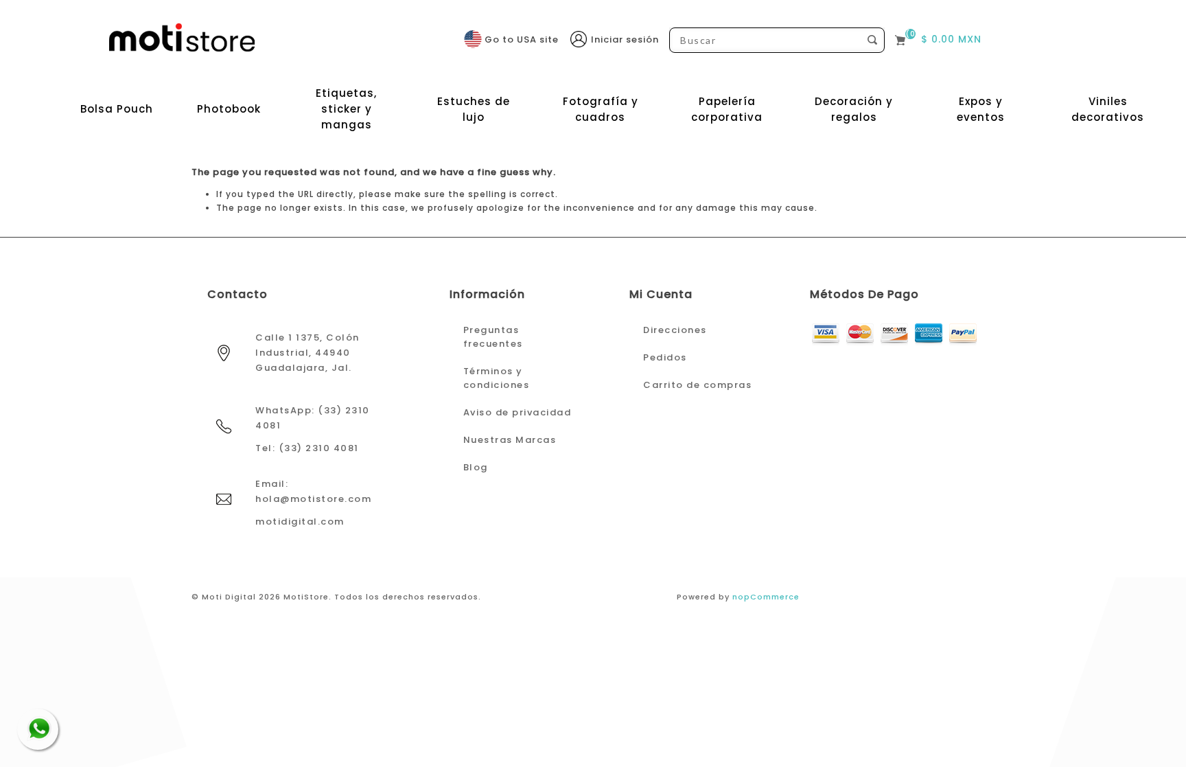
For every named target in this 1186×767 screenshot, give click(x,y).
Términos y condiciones (496, 378)
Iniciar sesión (625, 39)
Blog (475, 467)
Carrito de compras (697, 384)
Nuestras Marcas (510, 439)
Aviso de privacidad (517, 412)
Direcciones (675, 329)
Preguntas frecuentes (493, 336)
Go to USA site (522, 39)
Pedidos (665, 357)
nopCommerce (766, 596)
